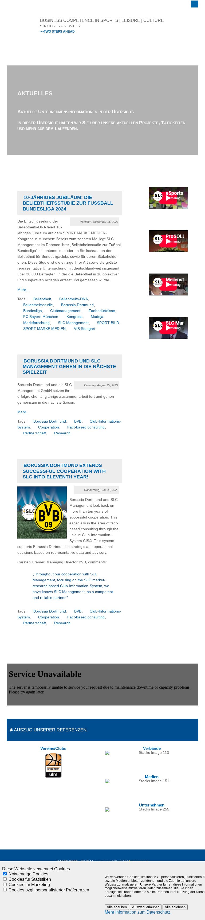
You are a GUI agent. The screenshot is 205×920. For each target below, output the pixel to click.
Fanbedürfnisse (102, 311)
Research (62, 433)
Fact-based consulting (86, 427)
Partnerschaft (34, 433)
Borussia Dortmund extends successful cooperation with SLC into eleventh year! (64, 471)
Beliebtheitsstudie (38, 305)
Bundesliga (32, 311)
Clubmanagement (65, 311)
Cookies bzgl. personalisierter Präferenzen (49, 890)
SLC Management (73, 323)
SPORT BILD (108, 323)
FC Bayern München (40, 317)
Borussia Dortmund (77, 305)
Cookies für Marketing (29, 884)
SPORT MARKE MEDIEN (44, 329)
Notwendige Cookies (28, 874)
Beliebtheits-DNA (73, 299)
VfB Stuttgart (84, 329)
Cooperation (48, 427)
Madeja (97, 317)
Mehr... (23, 290)
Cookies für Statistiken (30, 879)
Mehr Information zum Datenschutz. (138, 912)
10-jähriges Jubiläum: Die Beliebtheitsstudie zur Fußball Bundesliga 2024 (68, 203)
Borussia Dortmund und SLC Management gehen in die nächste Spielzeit (69, 366)
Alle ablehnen (175, 907)
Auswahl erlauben (145, 907)
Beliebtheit (42, 299)
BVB (77, 421)
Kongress (74, 317)
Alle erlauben (117, 907)
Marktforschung (36, 323)
